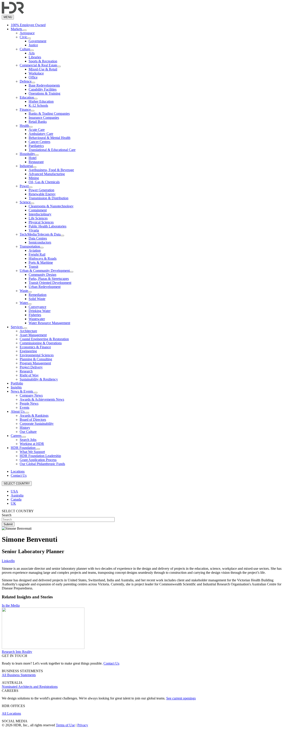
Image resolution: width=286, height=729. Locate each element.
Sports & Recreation (43, 61)
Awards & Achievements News (42, 399)
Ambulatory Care (41, 134)
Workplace (36, 73)
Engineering (28, 351)
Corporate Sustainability (37, 423)
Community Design (42, 274)
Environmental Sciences (37, 355)
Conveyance (37, 307)
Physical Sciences (41, 222)
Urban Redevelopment (45, 287)
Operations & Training (44, 93)
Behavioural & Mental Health (49, 138)
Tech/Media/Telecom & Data (40, 234)
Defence (26, 81)
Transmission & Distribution (48, 198)
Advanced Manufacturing (47, 174)
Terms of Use (65, 725)
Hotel (32, 158)
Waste (24, 291)
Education (27, 97)
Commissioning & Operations (41, 343)
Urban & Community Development (45, 270)
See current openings (181, 698)
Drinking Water (39, 311)
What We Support (32, 452)
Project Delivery (31, 367)
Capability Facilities (43, 89)
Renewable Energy (42, 194)
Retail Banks (38, 121)
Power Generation (41, 190)
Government (37, 41)
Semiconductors (40, 242)
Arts (32, 53)
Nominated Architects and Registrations (30, 687)
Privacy (82, 725)
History (25, 427)
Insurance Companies (44, 117)
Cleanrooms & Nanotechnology (51, 206)
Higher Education (41, 101)
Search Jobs (28, 440)
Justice (33, 45)
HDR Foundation (23, 448)
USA (14, 491)
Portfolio (17, 383)
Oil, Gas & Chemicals (44, 182)
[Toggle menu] (25, 30)
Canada (16, 499)
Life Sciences (38, 218)
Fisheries (35, 315)
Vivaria (34, 230)
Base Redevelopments (44, 85)
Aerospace (27, 33)
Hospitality (27, 154)
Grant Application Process (38, 460)
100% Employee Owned (28, 25)
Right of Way (29, 375)
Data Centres (38, 238)
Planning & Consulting (36, 359)
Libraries (35, 57)
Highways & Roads (43, 258)
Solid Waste (37, 299)
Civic (23, 37)
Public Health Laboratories (47, 226)
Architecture (28, 331)
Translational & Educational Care (52, 150)
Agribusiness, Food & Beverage (51, 170)
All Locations (11, 713)
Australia (17, 495)
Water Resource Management (49, 323)
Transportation (30, 246)
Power (24, 186)
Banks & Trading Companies (49, 113)
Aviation (35, 250)
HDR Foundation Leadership (40, 456)
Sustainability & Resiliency (39, 379)
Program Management (35, 363)
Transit (33, 266)
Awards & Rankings (34, 415)
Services (17, 327)
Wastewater (37, 319)
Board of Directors (33, 419)
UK (13, 503)
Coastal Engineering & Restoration (44, 339)
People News (29, 403)
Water (24, 303)
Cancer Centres (39, 142)
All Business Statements (19, 675)
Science (25, 202)
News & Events (22, 391)
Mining (34, 178)
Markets (17, 29)
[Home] (13, 13)
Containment (38, 210)
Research (26, 371)
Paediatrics (36, 146)
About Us (18, 411)
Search (6, 515)
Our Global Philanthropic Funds (42, 464)
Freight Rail (37, 254)
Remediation (37, 295)
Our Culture (28, 432)
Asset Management (33, 335)
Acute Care (37, 130)
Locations (18, 471)
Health (24, 126)
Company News (31, 395)
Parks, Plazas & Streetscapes (49, 279)
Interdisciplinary (40, 214)
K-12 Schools (38, 105)
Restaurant (36, 162)
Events (24, 407)
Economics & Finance (35, 347)
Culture (25, 49)
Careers (16, 436)
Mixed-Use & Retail (43, 69)
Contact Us (19, 475)
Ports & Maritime (41, 262)
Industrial (26, 166)
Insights (16, 387)
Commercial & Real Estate (38, 65)
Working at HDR (32, 444)
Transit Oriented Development (50, 283)
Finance (25, 109)
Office (33, 77)
